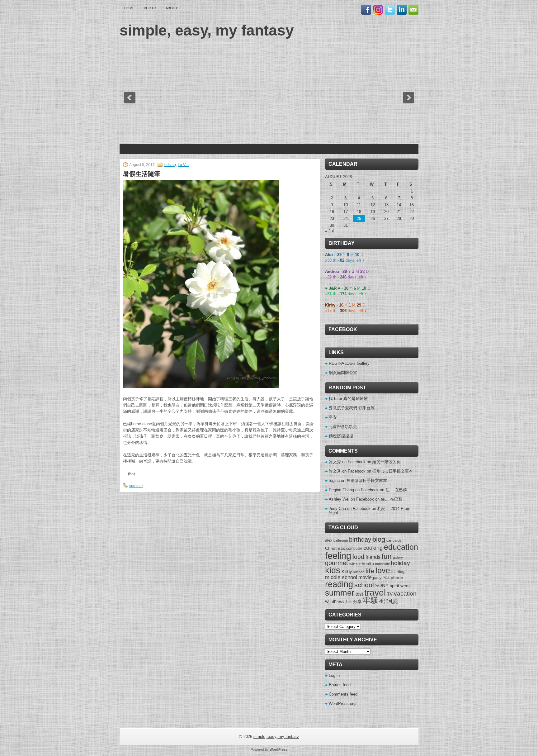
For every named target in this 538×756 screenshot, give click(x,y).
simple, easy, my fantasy (207, 30)
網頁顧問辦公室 (343, 372)
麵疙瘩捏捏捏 (341, 436)
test (359, 594)
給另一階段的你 (386, 461)
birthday (360, 539)
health (368, 563)
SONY (382, 585)
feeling (338, 555)
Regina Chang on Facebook (354, 489)
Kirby (347, 571)
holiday (400, 563)
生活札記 (388, 601)
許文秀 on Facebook (347, 461)
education (401, 547)
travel (375, 592)
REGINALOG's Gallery (349, 363)
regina (334, 480)
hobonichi (382, 564)
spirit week (400, 585)
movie (365, 577)
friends (373, 557)
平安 (333, 417)
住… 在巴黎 (396, 489)
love (382, 570)
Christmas (335, 548)
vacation (405, 593)
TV (390, 594)
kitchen (358, 572)
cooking (373, 548)
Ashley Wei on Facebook (351, 499)
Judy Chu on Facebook (349, 508)
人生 (348, 602)
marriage (399, 572)
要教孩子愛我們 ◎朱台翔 (352, 408)
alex (328, 540)
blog (378, 539)
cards (397, 540)
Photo (150, 8)
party (377, 578)
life (370, 570)
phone (397, 577)
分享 (357, 601)
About (171, 8)
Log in (334, 675)
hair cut (355, 564)
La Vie (183, 165)
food (358, 556)
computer (354, 548)
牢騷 (370, 601)
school (364, 584)
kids (332, 570)
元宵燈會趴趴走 (343, 426)
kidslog (170, 165)
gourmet (336, 562)
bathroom (340, 540)
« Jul (329, 231)
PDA (386, 578)
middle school (341, 577)
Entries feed (340, 684)
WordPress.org (342, 703)
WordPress (334, 602)
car (388, 540)
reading (339, 584)
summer (136, 486)
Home (129, 8)
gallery (398, 557)
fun (387, 556)
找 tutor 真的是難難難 (348, 398)
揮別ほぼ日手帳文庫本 (392, 471)
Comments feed (343, 694)
